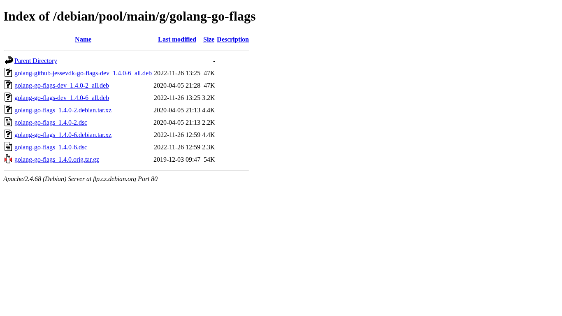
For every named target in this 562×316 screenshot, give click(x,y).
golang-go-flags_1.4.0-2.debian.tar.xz (62, 110)
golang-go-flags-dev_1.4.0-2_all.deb (61, 85)
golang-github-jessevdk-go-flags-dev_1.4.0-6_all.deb (83, 73)
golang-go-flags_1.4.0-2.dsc (50, 122)
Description (233, 39)
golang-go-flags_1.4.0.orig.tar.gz (56, 159)
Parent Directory (35, 60)
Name (83, 39)
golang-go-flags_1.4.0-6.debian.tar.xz (62, 134)
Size (208, 39)
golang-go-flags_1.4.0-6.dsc (50, 147)
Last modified (177, 39)
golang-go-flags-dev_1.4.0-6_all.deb (61, 97)
